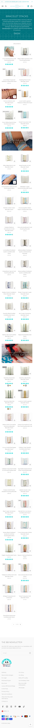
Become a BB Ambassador (22, 684)
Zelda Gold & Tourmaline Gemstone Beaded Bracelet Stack (9, 426)
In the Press (5, 688)
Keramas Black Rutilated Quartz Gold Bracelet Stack (25, 273)
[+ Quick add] (14, 54)
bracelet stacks (6, 28)
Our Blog (21, 675)
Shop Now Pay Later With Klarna (7, 697)
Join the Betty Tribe (24, 680)
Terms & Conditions (7, 694)
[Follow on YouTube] (19, 706)
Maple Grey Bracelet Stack (9, 555)
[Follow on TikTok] (24, 706)
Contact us (5, 701)
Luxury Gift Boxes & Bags (8, 686)
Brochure (4, 683)
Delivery (4, 672)
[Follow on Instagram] (7, 706)
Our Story (21, 672)
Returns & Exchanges (7, 675)
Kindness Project (6, 680)
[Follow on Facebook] (3, 706)
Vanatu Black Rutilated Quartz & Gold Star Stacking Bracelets (9, 534)
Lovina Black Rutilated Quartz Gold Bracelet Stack (9, 251)
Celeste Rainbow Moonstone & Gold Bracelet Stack (9, 229)
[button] (17, 663)
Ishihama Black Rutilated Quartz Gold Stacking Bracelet (25, 251)
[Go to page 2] (20, 624)
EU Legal (4, 677)
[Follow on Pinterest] (15, 706)
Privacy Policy (5, 691)
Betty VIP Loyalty (23, 677)
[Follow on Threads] (11, 706)
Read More (17, 33)
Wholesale (21, 687)
